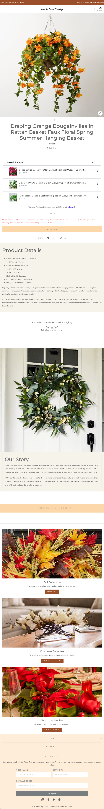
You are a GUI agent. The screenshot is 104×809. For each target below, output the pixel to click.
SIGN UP (52, 793)
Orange (52, 213)
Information (52, 746)
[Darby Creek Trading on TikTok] (59, 799)
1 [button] (50, 120)
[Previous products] (93, 162)
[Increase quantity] (97, 171)
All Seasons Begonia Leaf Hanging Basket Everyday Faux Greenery (53, 196)
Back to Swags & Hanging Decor (54, 508)
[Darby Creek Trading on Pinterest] (53, 799)
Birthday (58, 770)
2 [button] (52, 120)
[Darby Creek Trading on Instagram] (42, 799)
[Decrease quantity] (90, 171)
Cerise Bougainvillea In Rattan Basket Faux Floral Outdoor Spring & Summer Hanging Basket (53, 170)
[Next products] (99, 162)
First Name (22, 770)
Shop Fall (52, 591)
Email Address (24, 781)
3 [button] (54, 120)
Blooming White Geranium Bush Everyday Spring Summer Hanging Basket (53, 183)
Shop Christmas (52, 730)
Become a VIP (52, 756)
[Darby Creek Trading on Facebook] (48, 799)
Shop (52, 738)
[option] (52, 65)
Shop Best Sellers (52, 661)
